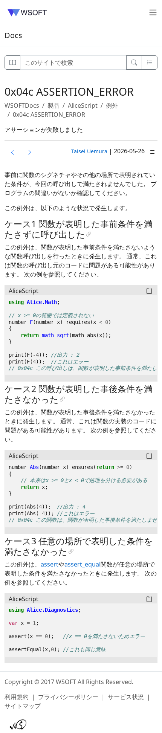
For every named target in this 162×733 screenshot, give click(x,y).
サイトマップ (23, 706)
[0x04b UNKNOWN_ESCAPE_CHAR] (12, 152)
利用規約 (17, 697)
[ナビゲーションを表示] (12, 62)
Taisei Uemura (89, 151)
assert (49, 564)
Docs (13, 35)
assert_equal (82, 564)
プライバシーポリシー (68, 697)
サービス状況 (126, 697)
